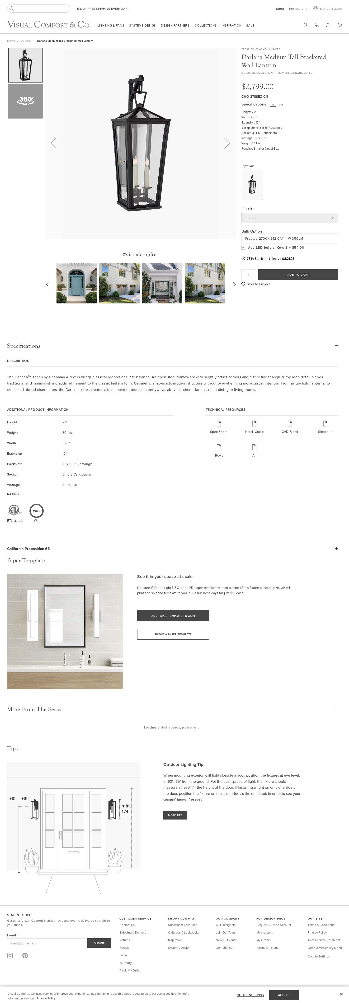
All (254, 455)
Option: (247, 166)
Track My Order (130, 970)
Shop (280, 8)
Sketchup (325, 431)
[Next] (227, 143)
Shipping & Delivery (132, 932)
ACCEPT (284, 995)
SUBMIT (99, 943)
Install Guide (254, 431)
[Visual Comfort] (52, 26)
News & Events (226, 940)
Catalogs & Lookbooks (183, 932)
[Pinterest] (25, 955)
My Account (264, 932)
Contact (317, 25)
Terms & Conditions (321, 925)
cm (281, 104)
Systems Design (142, 25)
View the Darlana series (295, 72)
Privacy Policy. (46, 998)
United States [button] (331, 8)
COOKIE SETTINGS (250, 995)
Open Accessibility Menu (325, 948)
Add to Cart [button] (298, 275)
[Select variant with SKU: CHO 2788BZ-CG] (252, 185)
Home (11, 41)
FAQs (123, 955)
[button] (339, 25)
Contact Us (127, 925)
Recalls (124, 947)
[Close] (341, 994)
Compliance (224, 947)
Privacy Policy (317, 932)
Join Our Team (226, 932)
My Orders (263, 940)
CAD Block (290, 431)
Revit (219, 455)
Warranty (125, 963)
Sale (250, 25)
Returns (124, 940)
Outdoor (26, 41)
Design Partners (175, 25)
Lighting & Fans (110, 25)
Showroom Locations (182, 925)
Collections (206, 25)
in (272, 104)
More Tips (175, 815)
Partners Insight (267, 947)
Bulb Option (251, 231)
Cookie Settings (319, 956)
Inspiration (232, 25)
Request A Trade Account (273, 925)
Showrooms (305, 25)
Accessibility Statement (324, 940)
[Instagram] (10, 955)
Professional (299, 8)
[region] (174, 995)
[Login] (328, 25)
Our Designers (226, 925)
